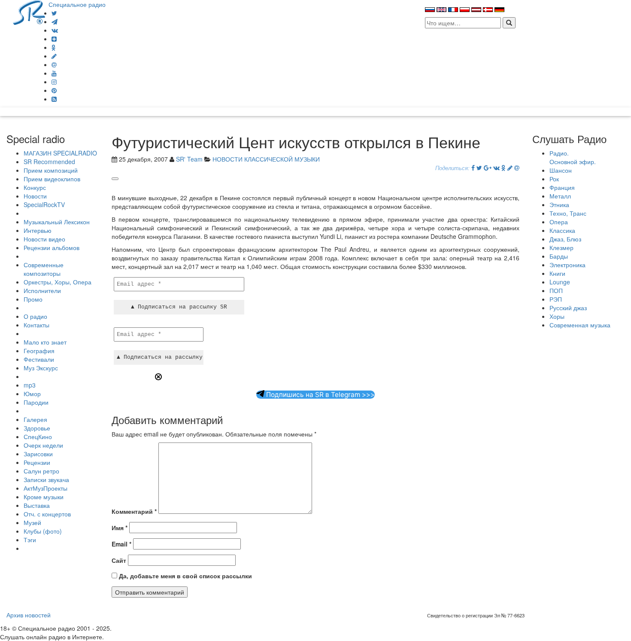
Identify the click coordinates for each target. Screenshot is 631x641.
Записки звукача (46, 479)
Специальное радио (77, 4)
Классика (562, 230)
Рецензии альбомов (51, 247)
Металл (560, 196)
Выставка (37, 505)
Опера (558, 221)
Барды (558, 256)
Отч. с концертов (47, 514)
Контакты (36, 324)
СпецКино (38, 436)
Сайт (119, 560)
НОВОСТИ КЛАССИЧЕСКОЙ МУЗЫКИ (266, 159)
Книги (557, 273)
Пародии (36, 402)
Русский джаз (568, 307)
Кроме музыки (44, 496)
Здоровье (37, 428)
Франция (562, 187)
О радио (35, 316)
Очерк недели (43, 445)
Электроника (567, 264)
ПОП (556, 290)
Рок (554, 178)
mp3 (30, 385)
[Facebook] (473, 167)
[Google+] (487, 167)
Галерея (35, 419)
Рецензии (37, 462)
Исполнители (42, 290)
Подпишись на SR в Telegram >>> (319, 395)
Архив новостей (28, 614)
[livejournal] (54, 56)
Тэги (30, 539)
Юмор (32, 393)
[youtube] (54, 73)
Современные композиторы (44, 269)
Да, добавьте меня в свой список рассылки (184, 575)
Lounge (559, 282)
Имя (119, 527)
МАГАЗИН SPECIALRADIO (60, 153)
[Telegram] (55, 21)
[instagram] (54, 81)
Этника (559, 204)
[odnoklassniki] (54, 47)
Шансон (560, 170)
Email (121, 544)
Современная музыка (579, 324)
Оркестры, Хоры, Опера (57, 282)
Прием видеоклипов (52, 178)
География (39, 350)
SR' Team (189, 159)
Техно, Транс (567, 213)
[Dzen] (54, 38)
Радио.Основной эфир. (572, 157)
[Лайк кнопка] (115, 178)
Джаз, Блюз (565, 239)
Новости (35, 196)
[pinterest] (54, 90)
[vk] (55, 30)
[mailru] (54, 64)
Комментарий (134, 511)
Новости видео (44, 239)
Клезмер (561, 247)
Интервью (38, 230)
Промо (33, 299)
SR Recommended (49, 161)
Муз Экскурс (41, 367)
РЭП (555, 299)
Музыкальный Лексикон (57, 221)
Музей (32, 522)
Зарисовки (38, 453)
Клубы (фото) (43, 531)
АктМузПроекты (45, 488)
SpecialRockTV (44, 204)
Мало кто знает (45, 342)
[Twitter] (54, 13)
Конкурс (35, 187)
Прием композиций (51, 170)
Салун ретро (41, 471)
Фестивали (39, 359)
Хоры (556, 316)
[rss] (54, 99)
